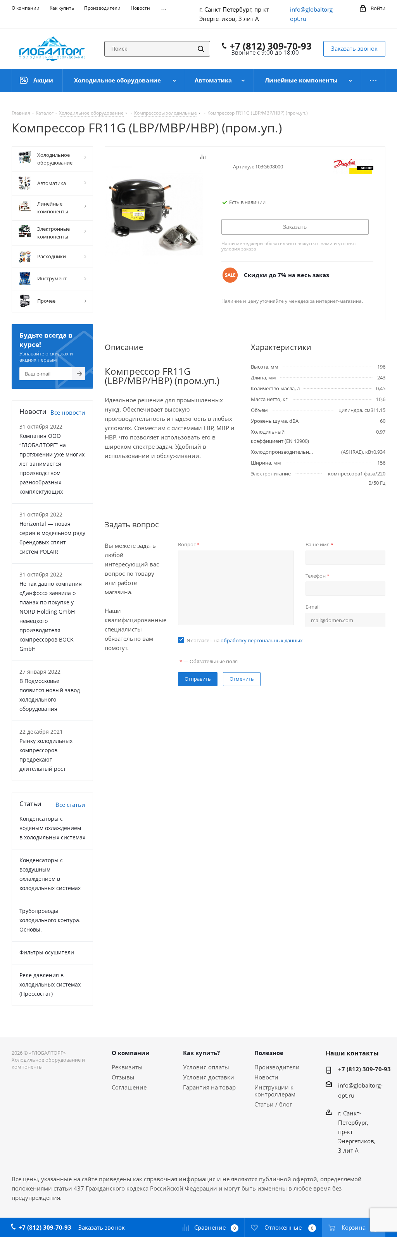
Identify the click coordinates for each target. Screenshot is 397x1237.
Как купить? (201, 1053)
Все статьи (70, 804)
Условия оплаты (206, 1067)
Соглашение (129, 1087)
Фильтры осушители (46, 952)
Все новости (67, 412)
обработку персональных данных (262, 640)
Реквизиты (127, 1067)
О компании (131, 1053)
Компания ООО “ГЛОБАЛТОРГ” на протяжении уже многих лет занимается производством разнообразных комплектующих (52, 463)
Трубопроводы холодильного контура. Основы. (50, 920)
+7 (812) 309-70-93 (271, 46)
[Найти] (201, 49)
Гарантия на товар (209, 1087)
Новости (266, 1077)
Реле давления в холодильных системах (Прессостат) (50, 984)
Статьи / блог (273, 1104)
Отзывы (123, 1077)
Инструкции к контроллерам (274, 1090)
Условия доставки (208, 1077)
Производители (277, 1067)
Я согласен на (245, 640)
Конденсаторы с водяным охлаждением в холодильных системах (52, 828)
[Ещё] (373, 80)
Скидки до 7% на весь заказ (286, 275)
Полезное (268, 1053)
